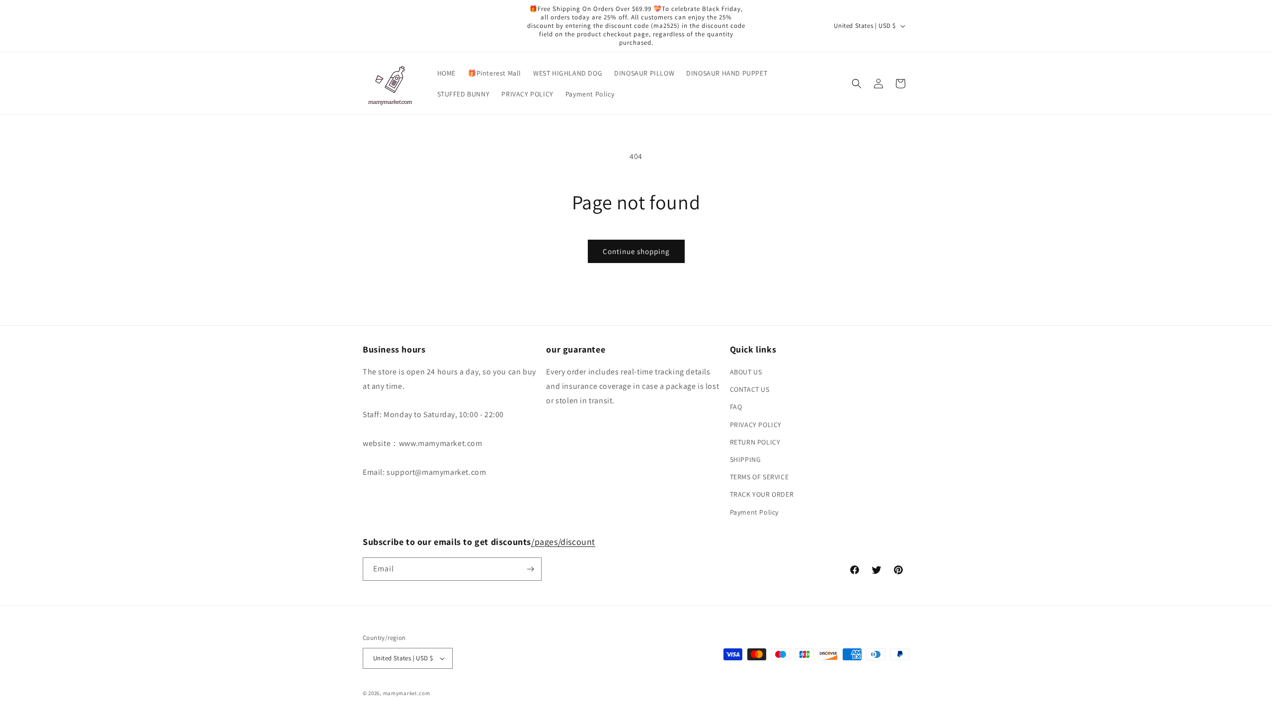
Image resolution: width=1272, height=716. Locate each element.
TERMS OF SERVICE (759, 476)
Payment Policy (754, 512)
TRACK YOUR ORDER (762, 494)
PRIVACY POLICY (756, 424)
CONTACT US (750, 389)
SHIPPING (745, 459)
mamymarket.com (406, 693)
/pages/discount (563, 541)
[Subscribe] (530, 569)
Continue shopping (636, 251)
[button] (857, 83)
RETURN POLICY (755, 442)
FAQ (736, 406)
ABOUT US (746, 371)
